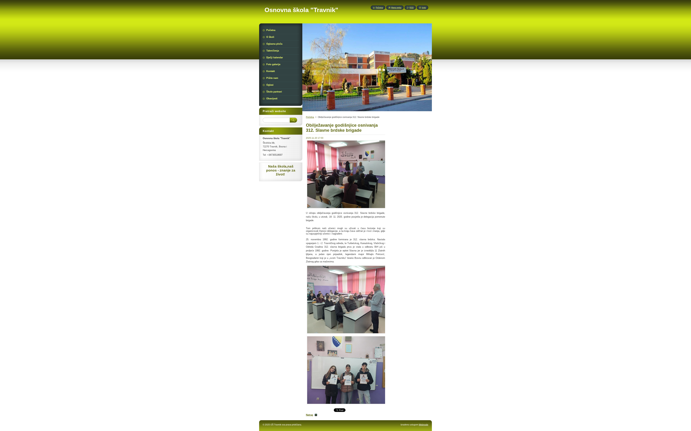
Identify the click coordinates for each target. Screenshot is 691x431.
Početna (310, 117)
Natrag (309, 415)
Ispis (424, 7)
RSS (412, 7)
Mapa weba (396, 7)
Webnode (423, 425)
